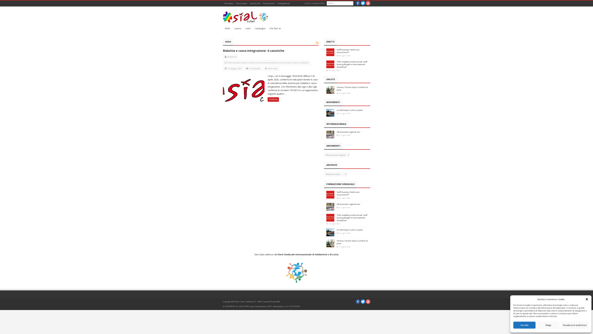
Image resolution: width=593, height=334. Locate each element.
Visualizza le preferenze (575, 325)
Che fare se (275, 28)
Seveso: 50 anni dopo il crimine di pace (352, 88)
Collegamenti (283, 3)
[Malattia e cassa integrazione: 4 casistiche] (244, 89)
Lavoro (237, 28)
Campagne (260, 28)
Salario (296, 62)
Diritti (227, 28)
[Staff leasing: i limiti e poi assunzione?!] (330, 52)
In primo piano (285, 62)
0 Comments (254, 68)
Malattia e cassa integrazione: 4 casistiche (253, 51)
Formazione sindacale (268, 62)
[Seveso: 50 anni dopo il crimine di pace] (330, 90)
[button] (586, 299)
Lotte (248, 28)
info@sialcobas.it (261, 306)
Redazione (232, 57)
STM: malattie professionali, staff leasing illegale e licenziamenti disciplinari (352, 64)
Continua (273, 99)
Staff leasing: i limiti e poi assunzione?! (348, 51)
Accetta (524, 325)
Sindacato (304, 62)
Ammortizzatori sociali (237, 62)
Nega (548, 325)
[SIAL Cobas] (246, 17)
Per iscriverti (269, 3)
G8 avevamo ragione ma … (349, 132)
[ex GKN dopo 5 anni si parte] (330, 113)
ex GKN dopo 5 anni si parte (350, 110)
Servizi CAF (255, 3)
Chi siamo (228, 3)
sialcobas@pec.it (279, 306)
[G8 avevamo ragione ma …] (330, 134)
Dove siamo (241, 3)
